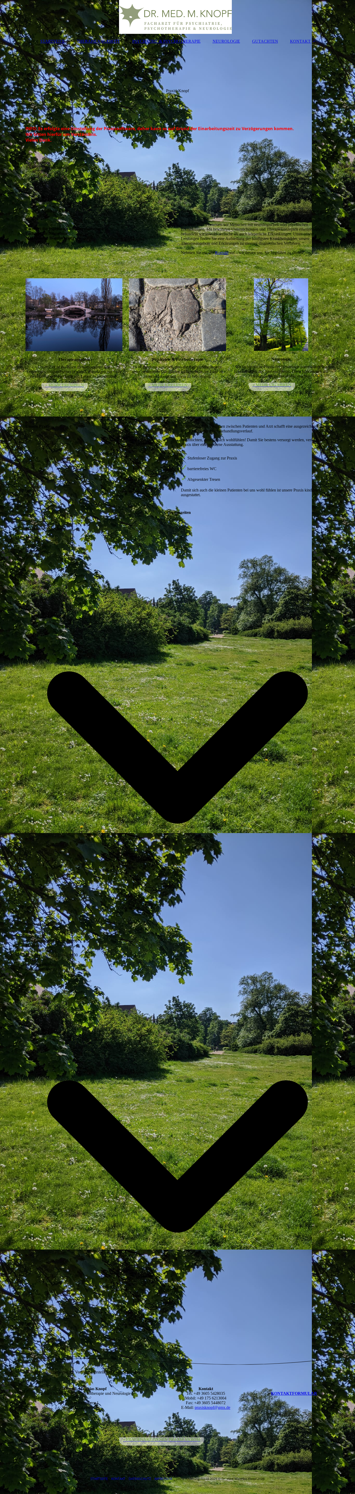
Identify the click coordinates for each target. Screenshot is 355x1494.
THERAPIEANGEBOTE (98, 41)
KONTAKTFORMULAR (294, 1393)
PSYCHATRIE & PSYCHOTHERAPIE (166, 41)
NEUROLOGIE (226, 41)
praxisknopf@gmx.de (212, 1407)
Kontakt (221, 252)
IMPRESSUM (163, 1479)
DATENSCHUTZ (140, 1479)
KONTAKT (300, 41)
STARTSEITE (52, 41)
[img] (177, 17)
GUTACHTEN (265, 41)
